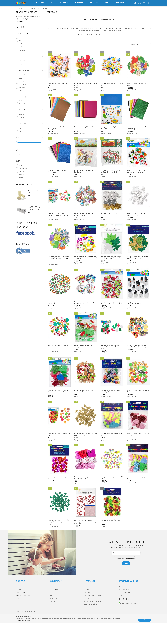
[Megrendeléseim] (139, 3)
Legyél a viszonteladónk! (23, 595)
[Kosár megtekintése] (144, 3)
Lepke (20, 90)
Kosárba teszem (61, 81)
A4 (20, 154)
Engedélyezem (144, 620)
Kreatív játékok (23, 117)
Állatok (21, 75)
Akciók (21, 40)
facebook (120, 599)
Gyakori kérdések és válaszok (93, 595)
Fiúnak (21, 61)
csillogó (21, 128)
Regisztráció (54, 590)
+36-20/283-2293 (125, 590)
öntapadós (22, 131)
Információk (119, 3)
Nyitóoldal (19, 587)
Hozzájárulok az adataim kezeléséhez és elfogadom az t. (127, 557)
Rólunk (86, 598)
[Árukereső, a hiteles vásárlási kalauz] (23, 251)
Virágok (21, 103)
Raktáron (21, 44)
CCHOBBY (22, 165)
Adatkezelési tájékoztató (92, 604)
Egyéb (21, 78)
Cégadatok (122, 595)
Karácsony (22, 87)
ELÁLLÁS (52, 601)
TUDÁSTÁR (18, 598)
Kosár (52, 595)
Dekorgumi (22, 114)
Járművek (22, 84)
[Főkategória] (17, 8)
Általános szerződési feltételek (93, 601)
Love (20, 94)
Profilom (52, 592)
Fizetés (86, 590)
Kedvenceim (53, 598)
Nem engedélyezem (131, 620)
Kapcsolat (87, 592)
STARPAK (21, 178)
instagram (124, 599)
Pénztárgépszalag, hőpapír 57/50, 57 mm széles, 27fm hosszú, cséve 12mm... (35, 208)
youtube (127, 599)
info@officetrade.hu (127, 592)
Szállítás (87, 587)
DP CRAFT (22, 168)
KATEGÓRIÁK (19, 590)
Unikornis (22, 100)
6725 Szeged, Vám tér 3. (127, 587)
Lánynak (21, 64)
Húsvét (21, 81)
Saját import (22, 47)
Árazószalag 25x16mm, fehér (34, 191)
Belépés (52, 587)
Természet (22, 97)
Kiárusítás (22, 50)
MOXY (21, 175)
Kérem (126, 563)
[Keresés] (135, 3)
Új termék (21, 37)
